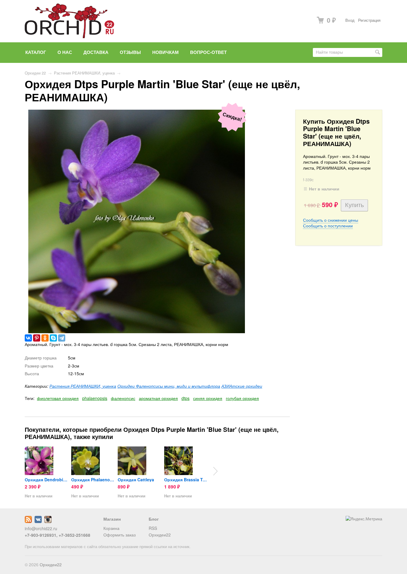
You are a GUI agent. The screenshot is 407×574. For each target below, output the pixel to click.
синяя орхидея (207, 398)
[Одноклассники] (45, 338)
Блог (154, 519)
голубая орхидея (242, 398)
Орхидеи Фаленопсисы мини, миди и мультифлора (168, 386)
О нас (65, 52)
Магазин (112, 519)
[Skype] (53, 338)
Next (215, 471)
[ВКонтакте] (28, 338)
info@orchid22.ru (41, 528)
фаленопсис (123, 398)
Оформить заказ (119, 535)
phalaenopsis (94, 398)
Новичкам (165, 52)
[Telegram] (61, 338)
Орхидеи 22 (35, 73)
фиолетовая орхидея (58, 398)
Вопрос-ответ (208, 52)
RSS (153, 528)
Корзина (111, 528)
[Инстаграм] (48, 521)
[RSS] (28, 521)
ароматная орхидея (158, 398)
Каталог (35, 52)
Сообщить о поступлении (328, 226)
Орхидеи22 (160, 535)
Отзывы (130, 52)
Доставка (95, 52)
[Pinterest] (36, 338)
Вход (350, 20)
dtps (185, 398)
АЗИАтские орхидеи (241, 386)
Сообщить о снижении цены (330, 220)
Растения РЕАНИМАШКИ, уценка (84, 73)
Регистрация (369, 20)
